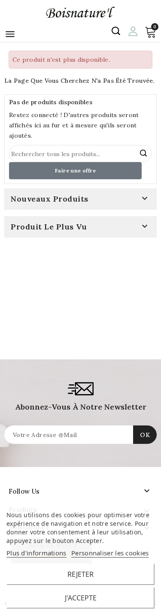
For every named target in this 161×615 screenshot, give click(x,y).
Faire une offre (75, 170)
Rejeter (80, 574)
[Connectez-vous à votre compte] (133, 30)
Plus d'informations (36, 553)
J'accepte (81, 598)
